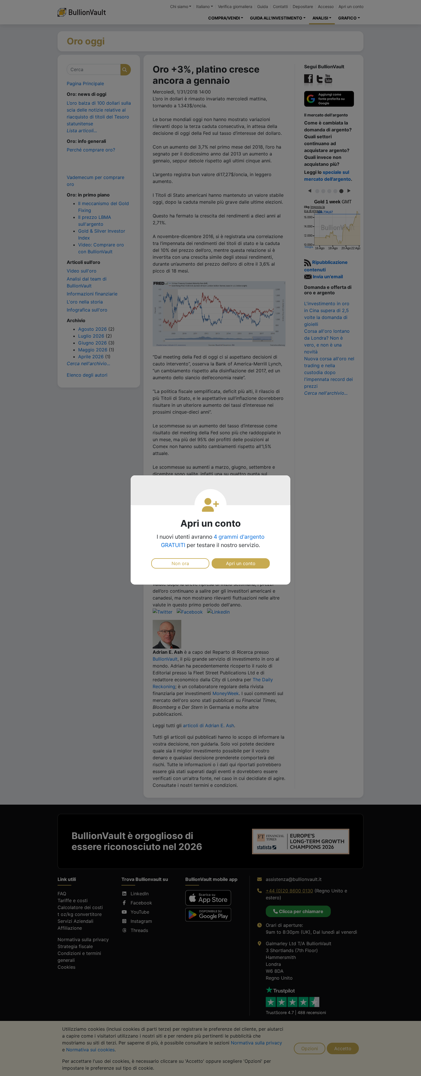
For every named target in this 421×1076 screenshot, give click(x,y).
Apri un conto (240, 563)
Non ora (180, 563)
